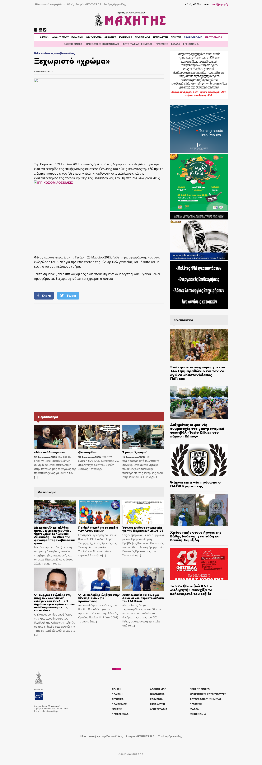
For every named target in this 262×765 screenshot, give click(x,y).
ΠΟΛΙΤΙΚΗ (77, 37)
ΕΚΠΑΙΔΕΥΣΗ (160, 37)
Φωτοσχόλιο (87, 452)
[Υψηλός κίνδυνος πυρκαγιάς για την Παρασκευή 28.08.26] (143, 512)
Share (46, 295)
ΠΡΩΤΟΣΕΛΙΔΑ (213, 37)
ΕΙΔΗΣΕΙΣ (176, 37)
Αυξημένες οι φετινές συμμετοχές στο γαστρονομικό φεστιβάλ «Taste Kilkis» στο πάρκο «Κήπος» (197, 430)
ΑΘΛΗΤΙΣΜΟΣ (60, 37)
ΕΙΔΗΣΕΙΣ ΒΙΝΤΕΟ (72, 44)
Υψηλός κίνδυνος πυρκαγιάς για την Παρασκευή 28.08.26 (142, 528)
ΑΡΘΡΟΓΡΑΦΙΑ (193, 37)
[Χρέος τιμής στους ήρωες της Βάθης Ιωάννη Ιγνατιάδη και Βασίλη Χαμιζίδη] (199, 510)
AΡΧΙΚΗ (44, 37)
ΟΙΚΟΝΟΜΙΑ (94, 37)
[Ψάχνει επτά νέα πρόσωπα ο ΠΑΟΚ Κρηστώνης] (199, 460)
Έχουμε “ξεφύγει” (134, 452)
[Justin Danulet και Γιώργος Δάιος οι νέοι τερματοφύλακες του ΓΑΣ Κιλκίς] (143, 579)
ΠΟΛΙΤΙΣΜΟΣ (142, 37)
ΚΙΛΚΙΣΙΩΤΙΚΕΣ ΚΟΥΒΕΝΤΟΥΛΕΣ (102, 44)
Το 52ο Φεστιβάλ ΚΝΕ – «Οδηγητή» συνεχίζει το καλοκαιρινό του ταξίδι (191, 589)
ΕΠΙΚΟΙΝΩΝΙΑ (190, 44)
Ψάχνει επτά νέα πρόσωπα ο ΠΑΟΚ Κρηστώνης (195, 483)
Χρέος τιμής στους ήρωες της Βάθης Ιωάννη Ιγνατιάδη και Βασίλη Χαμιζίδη (195, 535)
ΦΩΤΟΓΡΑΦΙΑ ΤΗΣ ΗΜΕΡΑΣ (137, 44)
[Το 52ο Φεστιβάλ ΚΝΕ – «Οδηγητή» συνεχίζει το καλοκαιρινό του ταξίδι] (199, 564)
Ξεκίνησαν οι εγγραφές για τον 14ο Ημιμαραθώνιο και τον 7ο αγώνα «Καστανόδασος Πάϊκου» (197, 372)
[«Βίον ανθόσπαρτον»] (55, 437)
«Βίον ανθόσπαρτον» (49, 452)
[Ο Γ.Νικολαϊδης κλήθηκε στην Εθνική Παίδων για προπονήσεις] (99, 579)
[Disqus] (99, 357)
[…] (36, 477)
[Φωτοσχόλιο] (99, 437)
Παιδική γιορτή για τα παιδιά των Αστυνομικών (98, 528)
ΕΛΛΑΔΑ (175, 44)
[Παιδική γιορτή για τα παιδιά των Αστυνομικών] (99, 512)
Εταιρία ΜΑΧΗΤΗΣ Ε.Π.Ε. (89, 4)
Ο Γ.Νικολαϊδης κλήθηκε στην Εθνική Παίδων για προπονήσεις (98, 598)
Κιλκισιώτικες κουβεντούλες (54, 53)
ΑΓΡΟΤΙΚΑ (110, 37)
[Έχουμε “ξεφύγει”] (143, 437)
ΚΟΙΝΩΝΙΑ (125, 37)
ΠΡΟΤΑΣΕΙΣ (162, 44)
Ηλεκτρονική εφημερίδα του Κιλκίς (54, 4)
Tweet (71, 295)
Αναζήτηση (219, 4)
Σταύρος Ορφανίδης (115, 4)
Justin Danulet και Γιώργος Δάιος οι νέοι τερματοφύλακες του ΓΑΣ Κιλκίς (143, 598)
